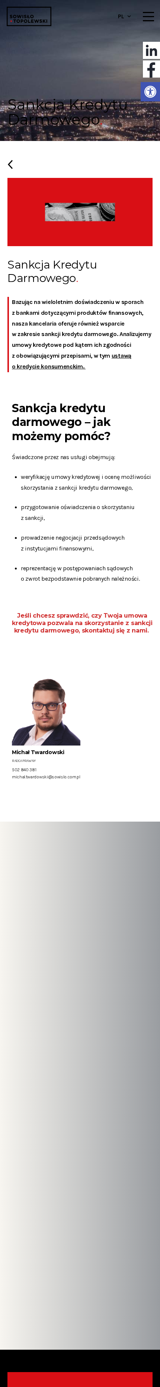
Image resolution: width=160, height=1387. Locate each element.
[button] (150, 91)
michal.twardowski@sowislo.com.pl (46, 776)
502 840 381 (24, 769)
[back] (80, 167)
